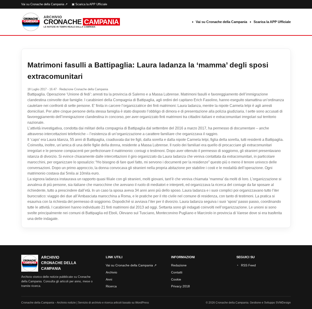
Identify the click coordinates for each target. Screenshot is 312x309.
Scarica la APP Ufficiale (272, 22)
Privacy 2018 (180, 286)
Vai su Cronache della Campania (221, 22)
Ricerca (111, 286)
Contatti (176, 272)
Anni (109, 279)
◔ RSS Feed (246, 265)
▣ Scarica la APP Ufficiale (89, 4)
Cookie (176, 279)
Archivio (111, 272)
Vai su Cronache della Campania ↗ (44, 4)
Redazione (179, 265)
